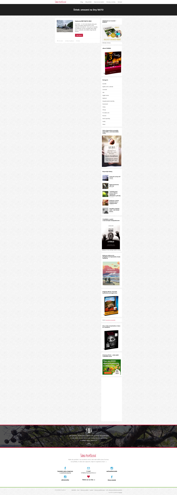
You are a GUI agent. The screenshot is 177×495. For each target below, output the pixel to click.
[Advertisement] (111, 399)
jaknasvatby (65, 480)
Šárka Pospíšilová (60, 2)
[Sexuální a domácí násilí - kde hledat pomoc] (105, 211)
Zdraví (103, 124)
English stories (105, 95)
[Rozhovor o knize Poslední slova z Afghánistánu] (105, 203)
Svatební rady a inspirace (65, 471)
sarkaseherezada (111, 471)
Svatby (103, 121)
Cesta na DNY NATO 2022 (83, 21)
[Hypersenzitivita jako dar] (105, 186)
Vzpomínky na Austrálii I (110, 320)
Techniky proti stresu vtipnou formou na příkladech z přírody (114, 193)
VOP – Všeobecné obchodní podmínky (114, 490)
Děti (103, 92)
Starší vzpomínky (106, 118)
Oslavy (103, 107)
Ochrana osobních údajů (99, 490)
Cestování (104, 89)
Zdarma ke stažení (99, 2)
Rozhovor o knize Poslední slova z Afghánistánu (114, 202)
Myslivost (104, 98)
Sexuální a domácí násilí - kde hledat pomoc (114, 210)
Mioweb (120, 492)
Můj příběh (88, 2)
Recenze (104, 115)
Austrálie (104, 83)
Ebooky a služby (110, 2)
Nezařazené (105, 104)
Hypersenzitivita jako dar (114, 185)
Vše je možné (112, 480)
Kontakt (120, 2)
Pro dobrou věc (105, 112)
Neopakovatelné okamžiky (108, 101)
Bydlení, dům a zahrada (107, 86)
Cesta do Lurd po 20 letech (114, 177)
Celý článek (79, 35)
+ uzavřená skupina (65, 473)
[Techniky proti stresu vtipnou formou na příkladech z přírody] (105, 194)
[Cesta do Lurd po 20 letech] (105, 178)
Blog (81, 2)
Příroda (104, 109)
